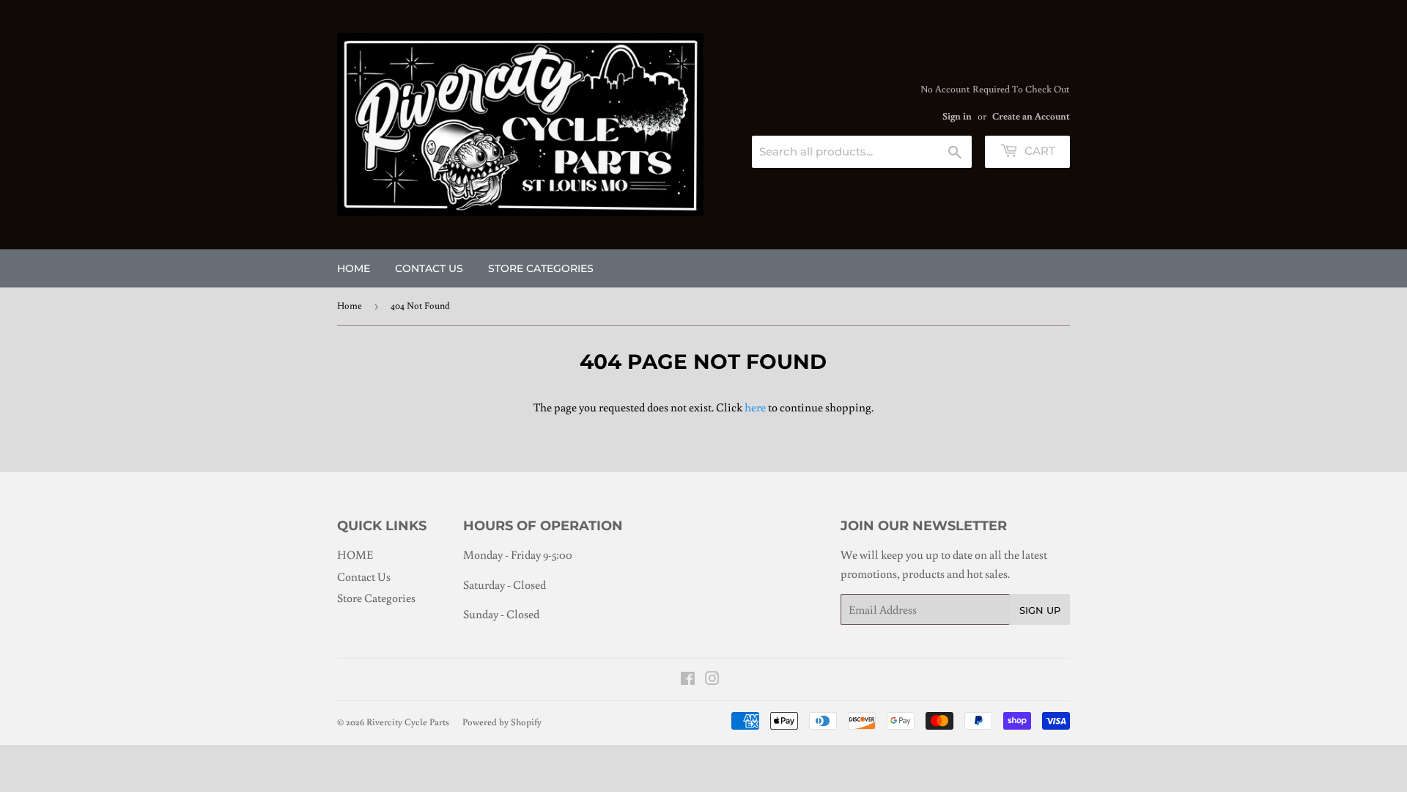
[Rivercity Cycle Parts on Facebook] (687, 679)
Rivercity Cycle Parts (407, 722)
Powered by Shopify (502, 722)
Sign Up (1039, 610)
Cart (1038, 151)
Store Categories (541, 268)
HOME (353, 268)
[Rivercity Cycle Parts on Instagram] (712, 679)
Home (349, 305)
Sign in (957, 115)
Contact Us (429, 268)
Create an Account (1031, 115)
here (755, 407)
